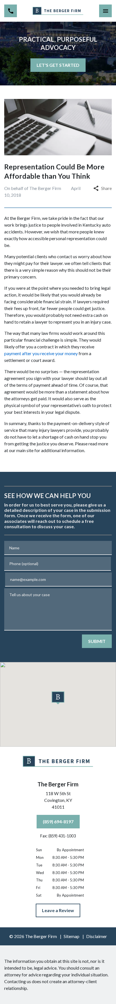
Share (106, 188)
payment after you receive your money (41, 353)
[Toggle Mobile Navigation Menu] (105, 11)
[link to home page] (58, 11)
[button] (58, 697)
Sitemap (71, 936)
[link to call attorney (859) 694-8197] (10, 11)
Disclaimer (96, 936)
